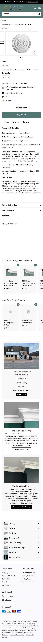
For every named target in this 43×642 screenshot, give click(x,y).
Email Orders (33, 2)
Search (4, 582)
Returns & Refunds (9, 576)
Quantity (6, 73)
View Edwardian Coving (21, 507)
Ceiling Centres (18, 300)
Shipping (18, 70)
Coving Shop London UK (22, 260)
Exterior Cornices (28, 582)
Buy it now (21, 114)
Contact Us (21, 394)
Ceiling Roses (27, 579)
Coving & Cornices (29, 576)
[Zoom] (34, 52)
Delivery (5, 573)
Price (4, 62)
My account (6, 585)
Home (4, 21)
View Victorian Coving (21, 449)
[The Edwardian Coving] (21, 470)
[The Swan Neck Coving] (21, 415)
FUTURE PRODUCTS (28, 573)
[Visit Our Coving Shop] (21, 356)
